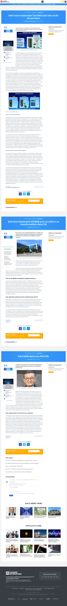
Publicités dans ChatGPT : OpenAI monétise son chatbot (26, 555)
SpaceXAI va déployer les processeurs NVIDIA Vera (39, 540)
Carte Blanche (24, 4)
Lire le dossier (9, 62)
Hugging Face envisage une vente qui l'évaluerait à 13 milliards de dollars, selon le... (40, 555)
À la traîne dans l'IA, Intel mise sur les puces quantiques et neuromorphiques (22, 463)
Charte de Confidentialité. (20, 485)
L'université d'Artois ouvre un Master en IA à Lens (54, 517)
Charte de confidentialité (37, 588)
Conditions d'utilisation (31, 493)
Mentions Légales (28, 588)
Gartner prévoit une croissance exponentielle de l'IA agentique (8, 54)
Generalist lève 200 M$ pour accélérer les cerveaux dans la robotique (12, 555)
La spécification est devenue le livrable (54, 555)
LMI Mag (53, 4)
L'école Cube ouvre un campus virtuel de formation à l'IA (40, 517)
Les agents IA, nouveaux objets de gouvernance (8, 49)
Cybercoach (38, 4)
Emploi (34, 353)
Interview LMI (48, 4)
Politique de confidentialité (25, 493)
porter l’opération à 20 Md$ (21, 263)
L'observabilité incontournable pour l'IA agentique (8, 58)
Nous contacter (15, 588)
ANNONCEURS (21, 588)
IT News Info (23, 580)
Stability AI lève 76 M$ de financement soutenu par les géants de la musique (54, 540)
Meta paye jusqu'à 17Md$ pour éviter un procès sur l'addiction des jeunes (12, 540)
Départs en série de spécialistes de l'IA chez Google (11, 517)
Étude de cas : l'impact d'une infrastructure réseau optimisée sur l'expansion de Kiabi (8, 253)
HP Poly (18, 4)
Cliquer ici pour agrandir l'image (12, 111)
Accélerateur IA (31, 4)
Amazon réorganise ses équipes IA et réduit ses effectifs (25, 517)
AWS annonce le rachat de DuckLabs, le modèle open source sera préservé (25, 540)
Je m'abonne (51, 240)
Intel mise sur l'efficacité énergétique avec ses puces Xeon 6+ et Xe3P (21, 460)
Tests (43, 4)
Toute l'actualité (27, 12)
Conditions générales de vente (49, 588)
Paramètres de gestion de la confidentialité (33, 589)
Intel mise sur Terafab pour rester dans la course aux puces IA (19, 469)
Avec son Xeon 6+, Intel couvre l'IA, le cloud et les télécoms (19, 471)
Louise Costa (8, 320)
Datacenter (34, 12)
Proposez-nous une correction (38, 320)
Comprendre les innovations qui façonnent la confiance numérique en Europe (8, 263)
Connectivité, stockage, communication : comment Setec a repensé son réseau (7, 258)
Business (34, 218)
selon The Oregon (25, 395)
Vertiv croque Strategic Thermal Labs (14, 466)
